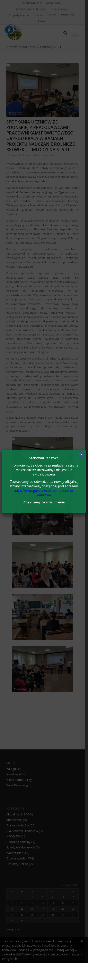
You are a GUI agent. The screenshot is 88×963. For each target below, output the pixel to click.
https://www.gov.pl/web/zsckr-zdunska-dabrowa (44, 492)
